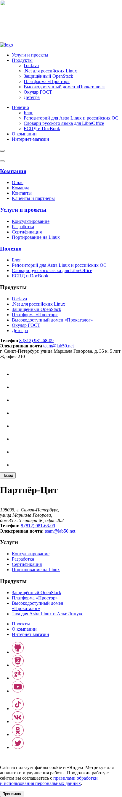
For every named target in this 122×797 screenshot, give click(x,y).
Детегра (32, 97)
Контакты (22, 192)
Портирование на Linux (36, 237)
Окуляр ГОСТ (38, 92)
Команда (20, 187)
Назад (7, 475)
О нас (17, 182)
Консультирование (30, 221)
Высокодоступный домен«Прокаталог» (37, 606)
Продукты (22, 60)
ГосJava (31, 65)
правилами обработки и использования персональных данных (49, 781)
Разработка (23, 226)
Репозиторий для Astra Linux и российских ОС (71, 117)
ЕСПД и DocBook (42, 128)
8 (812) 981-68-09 (36, 340)
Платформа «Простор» (47, 81)
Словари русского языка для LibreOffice (64, 123)
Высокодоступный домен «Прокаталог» (64, 86)
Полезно (20, 107)
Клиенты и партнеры (33, 198)
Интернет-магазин (30, 634)
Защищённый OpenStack (48, 76)
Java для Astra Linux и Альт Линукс (47, 613)
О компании (24, 133)
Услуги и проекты (30, 54)
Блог (28, 112)
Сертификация (27, 231)
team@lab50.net (58, 345)
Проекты (21, 623)
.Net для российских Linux (50, 70)
